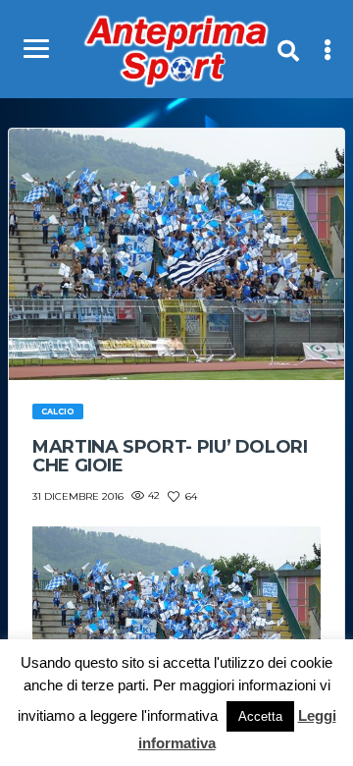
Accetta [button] (260, 716)
